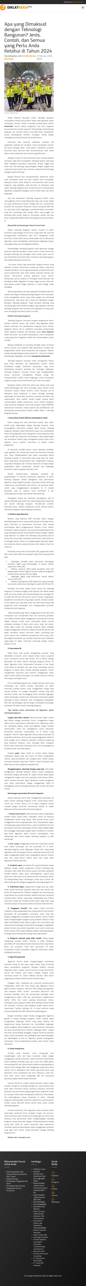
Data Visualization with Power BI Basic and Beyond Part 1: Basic (17, 1174)
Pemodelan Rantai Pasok (16, 1186)
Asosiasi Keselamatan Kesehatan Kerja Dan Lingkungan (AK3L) (39, 1176)
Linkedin (54, 1189)
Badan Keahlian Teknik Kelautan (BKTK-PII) (39, 1197)
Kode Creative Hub (40, 1235)
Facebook (54, 1176)
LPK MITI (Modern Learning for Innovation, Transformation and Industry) (39, 1244)
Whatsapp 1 (55, 1202)
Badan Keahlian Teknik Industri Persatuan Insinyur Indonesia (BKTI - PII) (40, 1188)
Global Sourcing (12, 1179)
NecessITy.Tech (39, 1251)
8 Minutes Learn (39, 1169)
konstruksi (8, 126)
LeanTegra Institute (40, 1237)
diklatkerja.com (77, 2)
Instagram (55, 1182)
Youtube (54, 1195)
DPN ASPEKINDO (39, 1202)
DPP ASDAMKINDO (40, 1204)
